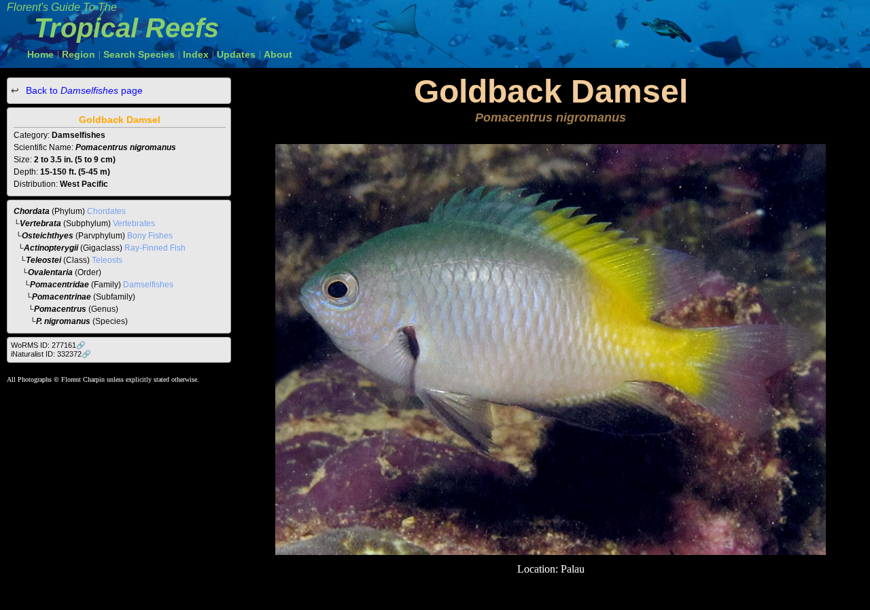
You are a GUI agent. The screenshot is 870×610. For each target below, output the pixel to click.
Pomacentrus (60, 309)
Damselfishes (148, 284)
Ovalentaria (50, 272)
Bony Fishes (150, 235)
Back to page (83, 90)
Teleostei (43, 260)
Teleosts (107, 260)
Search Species (139, 54)
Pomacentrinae (61, 297)
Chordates (106, 211)
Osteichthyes (47, 235)
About (278, 54)
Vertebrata (40, 223)
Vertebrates (134, 223)
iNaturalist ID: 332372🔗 (51, 354)
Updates (236, 54)
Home (40, 54)
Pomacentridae (59, 284)
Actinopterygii (51, 248)
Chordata (32, 211)
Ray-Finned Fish (155, 248)
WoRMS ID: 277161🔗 (48, 345)
